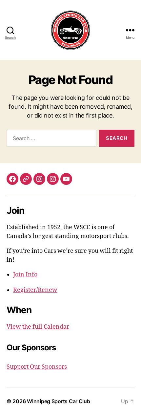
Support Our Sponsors (37, 367)
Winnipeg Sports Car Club (58, 401)
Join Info (25, 274)
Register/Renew (35, 290)
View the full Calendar (38, 327)
